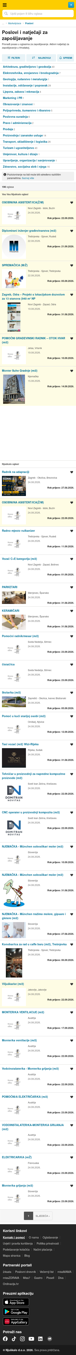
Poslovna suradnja (15, 116)
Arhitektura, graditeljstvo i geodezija (27, 67)
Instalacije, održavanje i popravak (25, 85)
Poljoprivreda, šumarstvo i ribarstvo (26, 110)
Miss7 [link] (26, 1278)
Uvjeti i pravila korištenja (18, 1243)
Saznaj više (28, 178)
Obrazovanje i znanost (18, 104)
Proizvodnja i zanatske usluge (23, 135)
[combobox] (38, 13)
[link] (38, 67)
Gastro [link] (38, 1278)
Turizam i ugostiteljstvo (18, 148)
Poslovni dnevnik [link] (25, 1272)
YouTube (31, 1338)
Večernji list (47, 1272)
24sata (7, 1272)
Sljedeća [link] (43, 1215)
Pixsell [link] (50, 1278)
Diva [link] (61, 1278)
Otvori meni (4, 5)
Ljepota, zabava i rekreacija (21, 91)
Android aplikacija (16, 1312)
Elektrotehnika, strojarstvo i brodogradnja (31, 73)
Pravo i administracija (17, 123)
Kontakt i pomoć (14, 1237)
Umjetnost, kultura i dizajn (20, 154)
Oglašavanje (50, 1237)
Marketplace (14, 23)
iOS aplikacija (16, 1302)
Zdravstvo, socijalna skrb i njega (24, 166)
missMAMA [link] (64, 1272)
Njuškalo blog (49, 1338)
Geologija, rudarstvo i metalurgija (25, 79)
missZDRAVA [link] (11, 1278)
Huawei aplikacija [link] (16, 1321)
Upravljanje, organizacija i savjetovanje (29, 160)
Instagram (22, 1338)
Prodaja (8, 129)
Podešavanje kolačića (16, 1249)
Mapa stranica (11, 1255)
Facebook (5, 1338)
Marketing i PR (12, 98)
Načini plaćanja (43, 1249)
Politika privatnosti (48, 1243)
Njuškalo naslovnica (38, 4)
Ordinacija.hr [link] (11, 1284)
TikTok (13, 1338)
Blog (27, 1255)
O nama (34, 1237)
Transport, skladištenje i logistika (25, 141)
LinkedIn (40, 1338)
